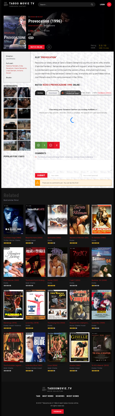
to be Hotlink (73, 93)
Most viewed (47, 396)
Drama (33, 17)
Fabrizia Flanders (12, 66)
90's (31, 38)
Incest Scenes (73, 396)
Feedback (57, 411)
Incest (40, 17)
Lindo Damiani (11, 70)
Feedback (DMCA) (104, 93)
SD (38, 30)
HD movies (60, 396)
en (31, 30)
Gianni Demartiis (20, 68)
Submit (41, 175)
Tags (38, 396)
